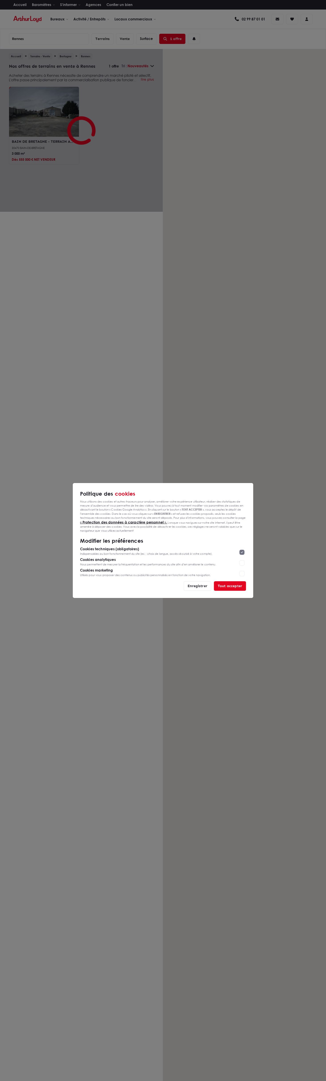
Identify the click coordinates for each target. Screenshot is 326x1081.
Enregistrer (197, 586)
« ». (123, 522)
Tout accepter (230, 586)
